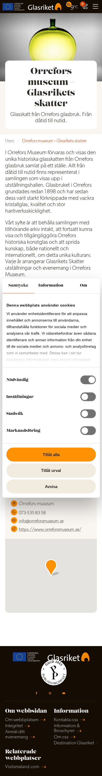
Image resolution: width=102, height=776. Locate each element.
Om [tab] (83, 285)
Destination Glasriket (74, 743)
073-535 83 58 (32, 513)
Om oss (61, 737)
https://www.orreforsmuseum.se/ (50, 530)
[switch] (88, 396)
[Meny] (95, 6)
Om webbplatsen (22, 720)
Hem (9, 141)
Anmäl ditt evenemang (16, 734)
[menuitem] (72, 6)
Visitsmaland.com (22, 767)
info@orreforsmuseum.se (41, 521)
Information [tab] (50, 285)
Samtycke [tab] (18, 285)
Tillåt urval (51, 470)
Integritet (14, 726)
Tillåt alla (51, 454)
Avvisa (51, 486)
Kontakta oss (66, 720)
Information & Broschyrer (67, 728)
